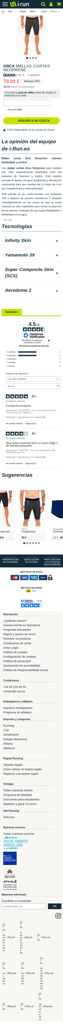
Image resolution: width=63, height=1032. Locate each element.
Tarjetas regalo (12, 764)
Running (8, 725)
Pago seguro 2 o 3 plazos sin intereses (52, 562)
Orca (44, 11)
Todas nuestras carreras (18, 833)
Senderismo (11, 734)
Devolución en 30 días (31, 560)
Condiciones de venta (17, 643)
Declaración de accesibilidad (21, 665)
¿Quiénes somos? (15, 620)
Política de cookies (15, 652)
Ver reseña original (14, 423)
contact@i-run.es (14, 691)
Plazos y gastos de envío (19, 634)
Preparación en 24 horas (10, 560)
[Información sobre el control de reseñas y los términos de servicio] (48, 340)
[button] (26, 102)
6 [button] (41, 545)
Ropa (23, 11)
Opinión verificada (17, 401)
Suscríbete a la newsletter (16, 901)
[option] (31, 35)
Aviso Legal (10, 647)
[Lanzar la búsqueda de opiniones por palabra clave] (58, 386)
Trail (6, 730)
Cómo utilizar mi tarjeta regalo (22, 769)
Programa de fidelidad (17, 795)
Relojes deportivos (15, 739)
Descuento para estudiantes (21, 799)
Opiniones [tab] (11, 312)
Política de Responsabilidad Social (25, 670)
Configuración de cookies (19, 656)
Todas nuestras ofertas (18, 790)
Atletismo (9, 748)
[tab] (31, 241)
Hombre (12, 11)
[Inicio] (3, 11)
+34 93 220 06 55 (14, 686)
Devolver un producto (17, 638)
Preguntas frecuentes (17, 629)
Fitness (8, 743)
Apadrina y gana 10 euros (20, 804)
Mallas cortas (34, 11)
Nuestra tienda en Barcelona (21, 625)
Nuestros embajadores (17, 708)
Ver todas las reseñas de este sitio (34, 346)
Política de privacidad (17, 661)
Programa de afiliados (17, 712)
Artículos (9, 817)
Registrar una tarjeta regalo (20, 773)
